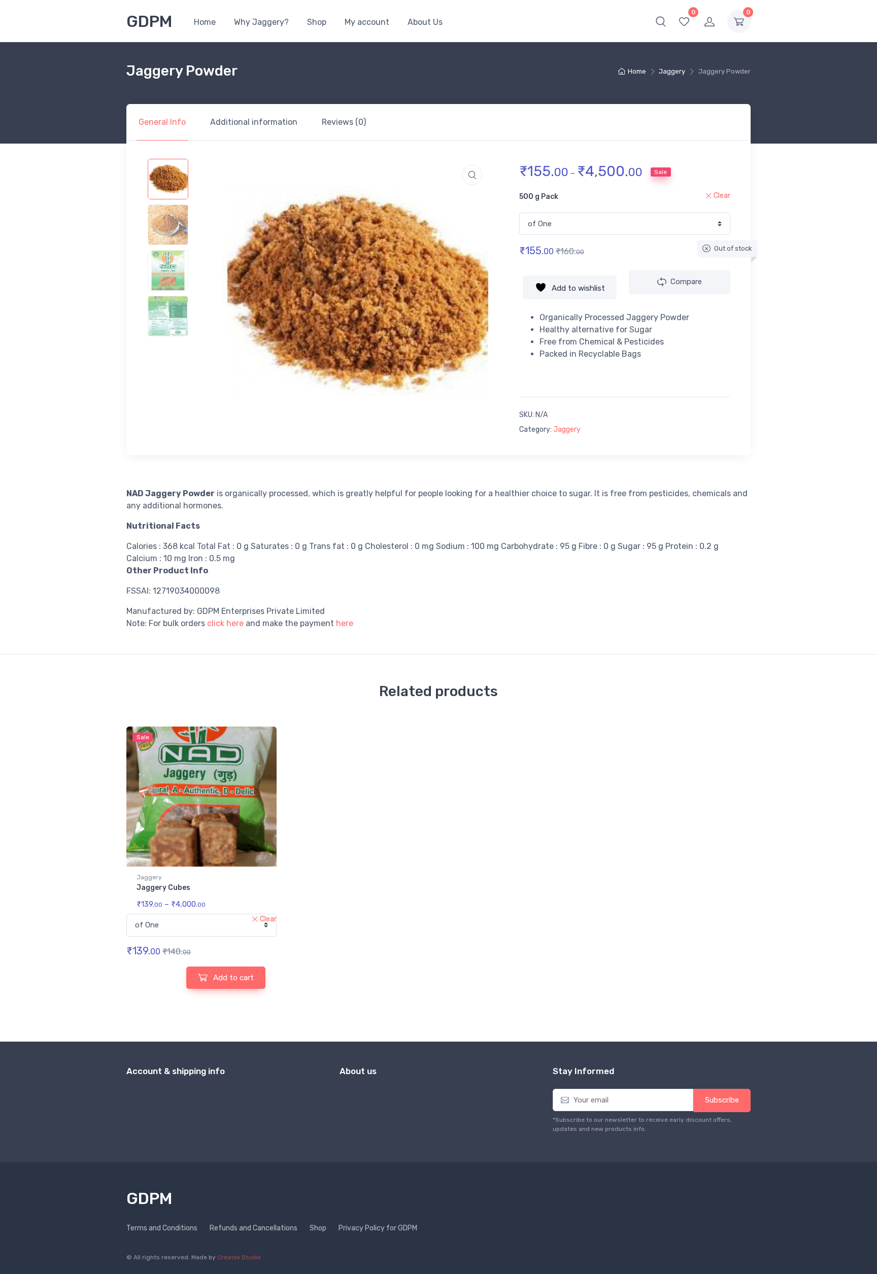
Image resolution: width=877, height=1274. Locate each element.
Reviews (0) (344, 122)
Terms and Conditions (161, 1228)
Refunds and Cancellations (253, 1228)
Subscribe (722, 1100)
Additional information (253, 122)
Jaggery (672, 71)
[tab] (162, 122)
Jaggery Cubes (163, 887)
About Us (425, 22)
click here (225, 623)
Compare (686, 281)
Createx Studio (239, 1257)
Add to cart (232, 977)
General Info (162, 122)
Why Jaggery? (261, 22)
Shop (316, 22)
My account (367, 22)
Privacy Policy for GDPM (378, 1228)
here (344, 623)
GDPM (149, 21)
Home (205, 22)
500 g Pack (538, 196)
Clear (722, 195)
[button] (660, 21)
